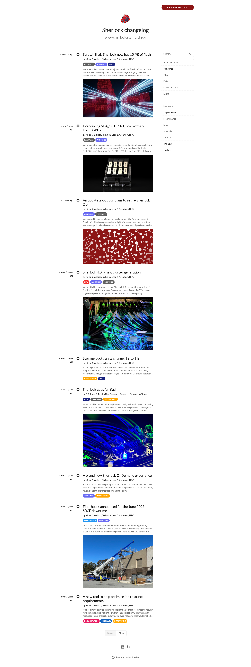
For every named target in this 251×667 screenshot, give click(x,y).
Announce (168, 68)
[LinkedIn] (124, 646)
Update (167, 150)
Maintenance (169, 118)
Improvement (170, 112)
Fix (165, 100)
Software (167, 137)
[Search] (190, 54)
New (165, 125)
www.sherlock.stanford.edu (125, 37)
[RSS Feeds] (128, 646)
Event (166, 93)
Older (121, 633)
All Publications (170, 62)
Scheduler (168, 131)
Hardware (168, 106)
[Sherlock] (125, 19)
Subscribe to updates (177, 7)
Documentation (170, 87)
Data (165, 81)
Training (168, 143)
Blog (166, 75)
